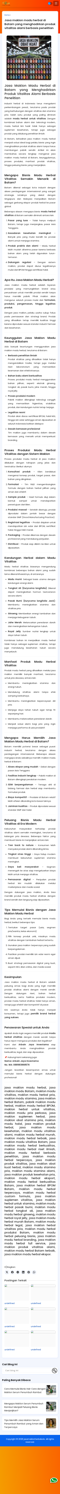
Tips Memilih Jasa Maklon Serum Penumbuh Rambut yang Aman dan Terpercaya (23, 1424)
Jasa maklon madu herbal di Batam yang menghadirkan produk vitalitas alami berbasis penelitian (29, 24)
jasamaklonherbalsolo (34, 1439)
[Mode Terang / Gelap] (50, 3)
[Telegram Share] (17, 1272)
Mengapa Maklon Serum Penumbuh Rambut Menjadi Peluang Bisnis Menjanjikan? (23, 1407)
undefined (9, 1303)
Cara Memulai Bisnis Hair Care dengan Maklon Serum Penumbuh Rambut (25, 1390)
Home (6, 15)
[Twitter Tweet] (6, 1272)
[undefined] (16, 1292)
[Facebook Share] (12, 1272)
